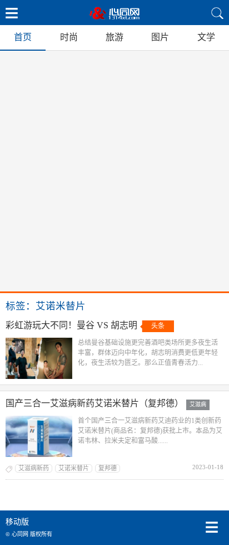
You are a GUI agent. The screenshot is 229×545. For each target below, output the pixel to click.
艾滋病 (198, 404)
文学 (206, 37)
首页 (23, 37)
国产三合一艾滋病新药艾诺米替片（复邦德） (94, 403)
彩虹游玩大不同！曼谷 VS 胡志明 (71, 325)
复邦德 (107, 468)
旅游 (114, 37)
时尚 (69, 37)
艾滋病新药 (33, 468)
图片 (160, 37)
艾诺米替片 (73, 468)
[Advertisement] (114, 171)
